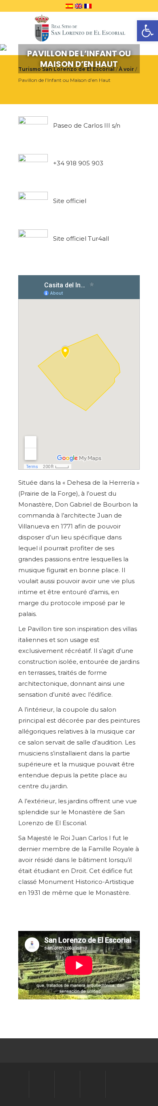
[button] (147, 30)
